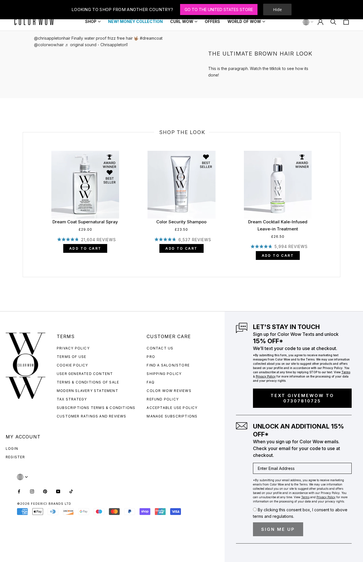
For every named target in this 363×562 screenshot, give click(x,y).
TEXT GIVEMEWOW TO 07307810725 (302, 398)
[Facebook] (19, 491)
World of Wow (244, 21)
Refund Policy (163, 399)
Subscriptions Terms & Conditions (96, 408)
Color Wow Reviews (169, 391)
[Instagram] (32, 491)
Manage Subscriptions (172, 416)
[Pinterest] (45, 491)
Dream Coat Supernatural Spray (85, 221)
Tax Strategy (72, 399)
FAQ (151, 382)
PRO (151, 357)
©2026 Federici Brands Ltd (44, 504)
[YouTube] (58, 491)
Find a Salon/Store (168, 365)
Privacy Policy (73, 348)
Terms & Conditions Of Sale (88, 382)
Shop (90, 22)
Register (15, 457)
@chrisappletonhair (52, 38)
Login (12, 448)
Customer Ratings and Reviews (91, 416)
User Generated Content (85, 374)
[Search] (333, 21)
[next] (340, 198)
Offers (212, 21)
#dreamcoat (151, 38)
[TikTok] (71, 491)
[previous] (23, 198)
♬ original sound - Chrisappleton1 (96, 44)
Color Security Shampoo (181, 221)
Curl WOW (181, 22)
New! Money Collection (135, 21)
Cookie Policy (72, 365)
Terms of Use (71, 357)
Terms (345, 372)
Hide (277, 9)
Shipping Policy (164, 374)
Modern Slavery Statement (87, 391)
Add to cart (85, 248)
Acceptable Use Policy (172, 408)
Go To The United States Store (219, 9)
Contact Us (160, 348)
